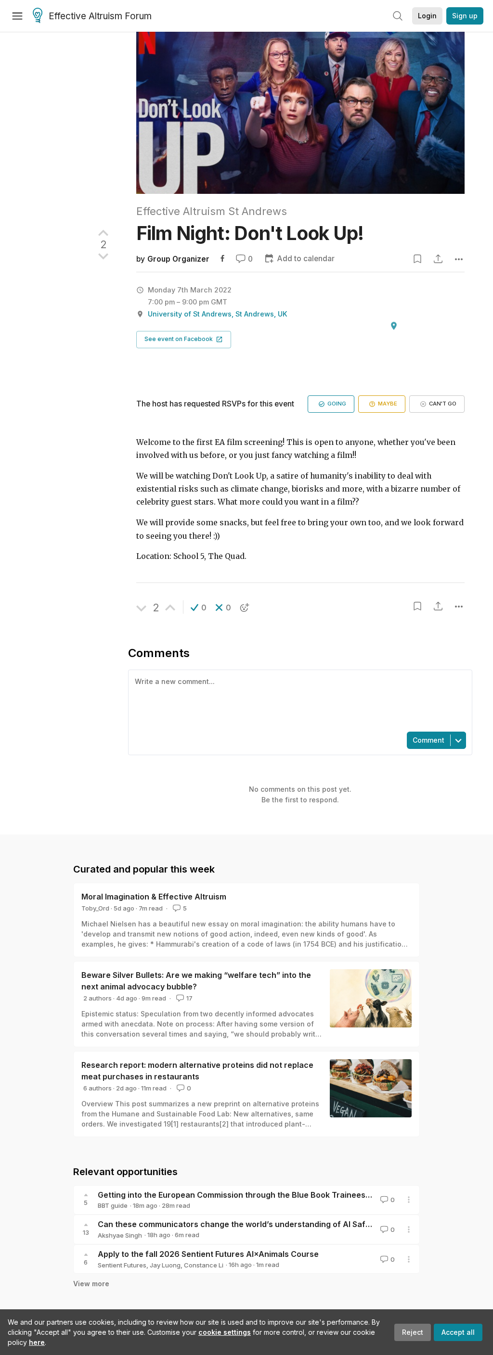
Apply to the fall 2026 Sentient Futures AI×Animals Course (208, 1254)
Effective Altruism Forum (100, 16)
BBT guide (113, 1205)
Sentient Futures (122, 1265)
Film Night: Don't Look (250, 233)
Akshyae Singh (120, 1235)
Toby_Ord (95, 908)
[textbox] (298, 700)
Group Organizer (178, 259)
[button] (183, 339)
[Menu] (17, 15)
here (37, 1342)
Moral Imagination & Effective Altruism (153, 896)
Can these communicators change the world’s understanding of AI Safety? (240, 1224)
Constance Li (203, 1265)
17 (189, 998)
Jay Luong (165, 1265)
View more (91, 1283)
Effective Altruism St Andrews (211, 211)
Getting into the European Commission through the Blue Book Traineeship (237, 1195)
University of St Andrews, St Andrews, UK (217, 314)
